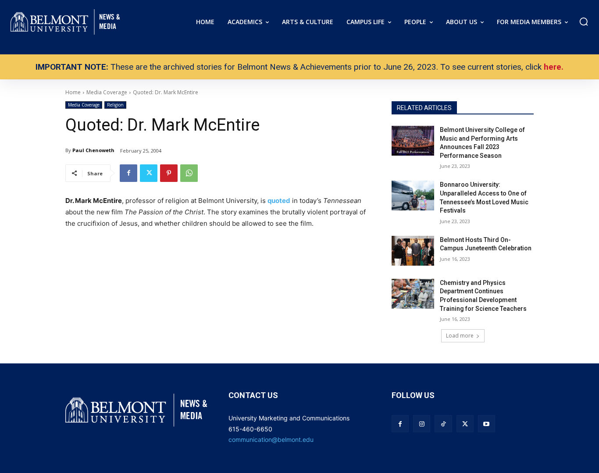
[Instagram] (421, 423)
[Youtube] (486, 423)
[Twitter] (148, 173)
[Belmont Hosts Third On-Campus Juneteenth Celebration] (413, 251)
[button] (583, 21)
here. (553, 67)
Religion (115, 105)
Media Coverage (84, 105)
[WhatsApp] (189, 173)
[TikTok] (443, 423)
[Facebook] (128, 173)
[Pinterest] (169, 173)
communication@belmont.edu (271, 439)
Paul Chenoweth (93, 150)
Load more (460, 335)
